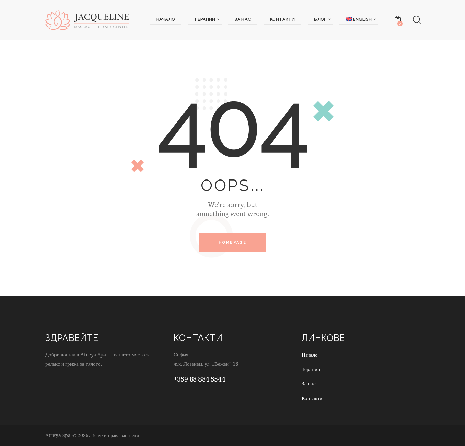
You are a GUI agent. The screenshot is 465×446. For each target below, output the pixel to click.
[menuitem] (358, 20)
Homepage (232, 242)
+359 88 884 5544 (199, 379)
